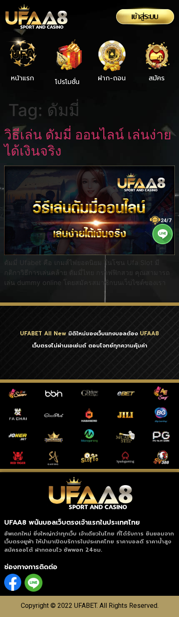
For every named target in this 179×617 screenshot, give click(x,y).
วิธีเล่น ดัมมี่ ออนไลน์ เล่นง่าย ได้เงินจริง (88, 142)
